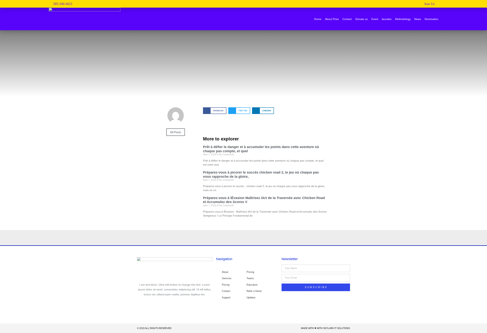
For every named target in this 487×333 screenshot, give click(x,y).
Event (374, 19)
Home (317, 19)
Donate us (361, 19)
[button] (431, 4)
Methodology (403, 19)
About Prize (332, 19)
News (417, 19)
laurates (387, 19)
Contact (347, 19)
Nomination (431, 19)
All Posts (175, 132)
